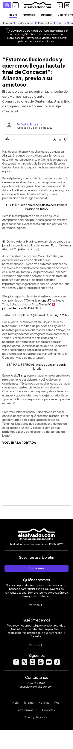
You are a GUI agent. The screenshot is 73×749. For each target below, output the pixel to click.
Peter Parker (45, 23)
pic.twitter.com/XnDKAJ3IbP (21, 308)
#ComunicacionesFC (37, 300)
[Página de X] (24, 664)
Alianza (6, 155)
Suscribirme (36, 568)
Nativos (61, 23)
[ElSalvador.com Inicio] (37, 5)
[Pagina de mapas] (60, 5)
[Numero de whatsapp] (41, 664)
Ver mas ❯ (36, 604)
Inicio (13, 14)
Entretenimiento (27, 710)
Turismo (46, 14)
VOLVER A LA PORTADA (19, 442)
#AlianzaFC (43, 304)
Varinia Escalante (31, 124)
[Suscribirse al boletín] (7, 5)
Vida (57, 702)
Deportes (48, 710)
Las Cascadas (25, 23)
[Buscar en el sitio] (16, 5)
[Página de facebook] (16, 664)
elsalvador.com (15, 37)
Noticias (29, 14)
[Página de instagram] (32, 664)
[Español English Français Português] (67, 5)
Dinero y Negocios (36, 717)
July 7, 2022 (61, 315)
